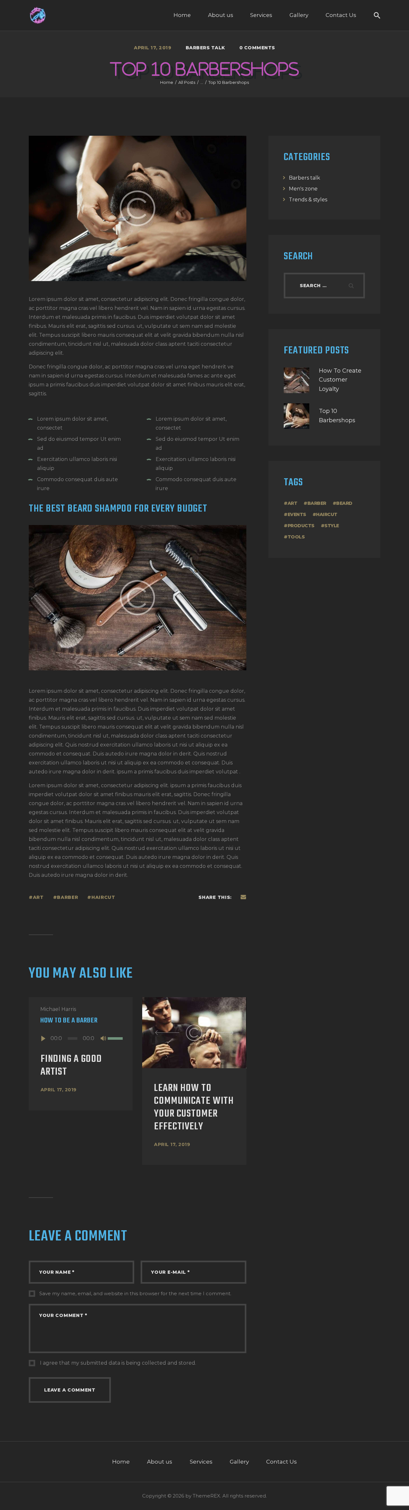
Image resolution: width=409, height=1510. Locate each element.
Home (166, 82)
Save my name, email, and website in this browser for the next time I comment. (135, 1293)
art (38, 897)
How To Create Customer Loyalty (340, 380)
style (331, 526)
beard (344, 503)
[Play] (43, 1039)
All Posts (186, 82)
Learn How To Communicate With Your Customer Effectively (194, 1107)
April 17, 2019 (59, 1090)
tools (296, 537)
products (301, 526)
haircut (103, 897)
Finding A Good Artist (71, 1065)
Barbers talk (205, 48)
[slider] (115, 1038)
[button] (167, 1033)
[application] (80, 1038)
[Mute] (103, 1038)
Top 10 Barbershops (337, 416)
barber (67, 897)
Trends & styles (308, 200)
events (297, 514)
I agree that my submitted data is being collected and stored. (118, 1363)
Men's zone (303, 189)
